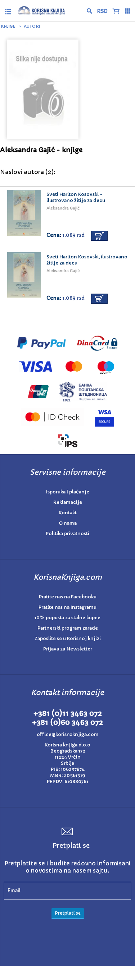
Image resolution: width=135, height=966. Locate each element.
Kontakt (68, 513)
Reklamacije (67, 502)
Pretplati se (68, 913)
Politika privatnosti (67, 533)
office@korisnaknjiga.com (68, 734)
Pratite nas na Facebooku (67, 597)
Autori (32, 26)
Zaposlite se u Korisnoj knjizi (68, 638)
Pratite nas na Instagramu (67, 607)
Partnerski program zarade (67, 628)
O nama (68, 523)
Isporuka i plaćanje (67, 492)
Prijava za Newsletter (67, 649)
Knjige (8, 26)
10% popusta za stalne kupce (67, 618)
